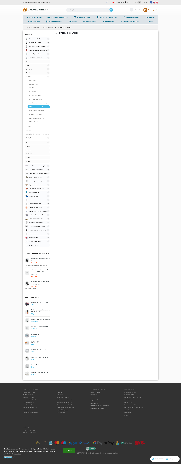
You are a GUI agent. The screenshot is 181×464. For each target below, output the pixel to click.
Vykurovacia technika (33, 17)
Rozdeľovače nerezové (64, 400)
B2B (135, 2)
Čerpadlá (73, 21)
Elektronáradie (129, 394)
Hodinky (127, 415)
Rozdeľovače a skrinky (54, 21)
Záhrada (127, 400)
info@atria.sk (96, 453)
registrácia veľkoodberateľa (99, 405)
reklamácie (94, 394)
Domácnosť (128, 402)
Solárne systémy (89, 21)
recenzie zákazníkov (29, 432)
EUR (145, 2)
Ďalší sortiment (129, 389)
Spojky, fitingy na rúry (30, 407)
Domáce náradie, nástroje (132, 397)
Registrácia (94, 400)
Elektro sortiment (130, 392)
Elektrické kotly (28, 394)
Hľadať (111, 10)
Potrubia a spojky (33, 21)
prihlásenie (94, 403)
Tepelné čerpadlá (62, 410)
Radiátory (149, 17)
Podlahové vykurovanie (82, 17)
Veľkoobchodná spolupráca (129, 21)
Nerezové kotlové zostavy (65, 407)
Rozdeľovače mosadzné (64, 402)
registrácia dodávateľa (97, 408)
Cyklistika (127, 412)
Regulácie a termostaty (131, 17)
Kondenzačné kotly (29, 392)
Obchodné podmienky (98, 389)
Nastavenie (8, 457)
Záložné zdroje (108, 21)
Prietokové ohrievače (30, 400)
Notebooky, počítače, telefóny (134, 407)
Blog (129, 2)
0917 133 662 (158, 459)
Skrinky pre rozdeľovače (65, 405)
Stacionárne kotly (28, 397)
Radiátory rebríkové (63, 397)
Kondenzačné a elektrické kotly (106, 17)
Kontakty (120, 2)
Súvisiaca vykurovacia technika (57, 17)
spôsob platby (95, 392)
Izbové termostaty (29, 402)
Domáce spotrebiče (130, 405)
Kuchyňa (127, 410)
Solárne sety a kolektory (31, 412)
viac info (17, 454)
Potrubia (25, 410)
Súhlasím (69, 450)
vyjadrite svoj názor (29, 430)
